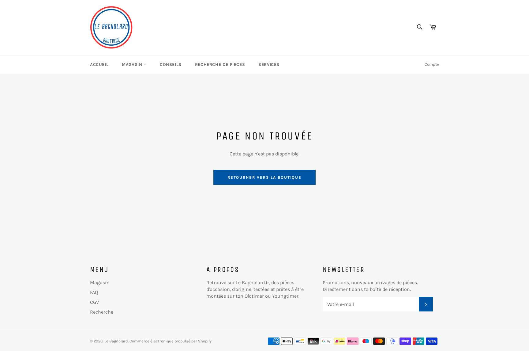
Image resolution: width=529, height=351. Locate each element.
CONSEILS (171, 64)
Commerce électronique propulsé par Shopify (170, 341)
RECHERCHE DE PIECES (220, 64)
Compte (432, 64)
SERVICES (269, 64)
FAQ (94, 292)
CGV (94, 302)
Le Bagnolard (116, 341)
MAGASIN (133, 64)
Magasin (100, 282)
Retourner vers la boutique (264, 177)
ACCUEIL (99, 64)
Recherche (101, 312)
